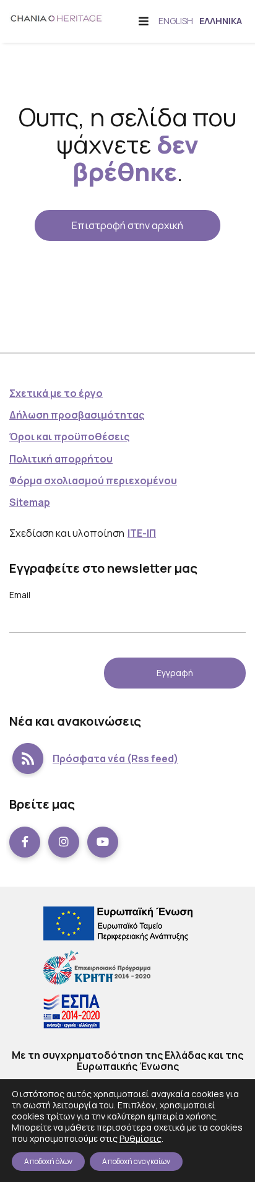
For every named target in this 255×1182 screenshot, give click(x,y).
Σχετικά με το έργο (56, 393)
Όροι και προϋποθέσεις (69, 436)
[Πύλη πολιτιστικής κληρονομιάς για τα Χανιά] (56, 17)
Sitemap (29, 502)
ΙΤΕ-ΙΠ (141, 533)
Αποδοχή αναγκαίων (136, 1161)
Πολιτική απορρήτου (61, 459)
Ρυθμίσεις (140, 1138)
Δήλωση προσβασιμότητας (76, 415)
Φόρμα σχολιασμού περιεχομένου (93, 480)
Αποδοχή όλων (48, 1161)
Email (19, 595)
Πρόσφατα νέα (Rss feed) (115, 758)
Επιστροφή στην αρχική (127, 225)
